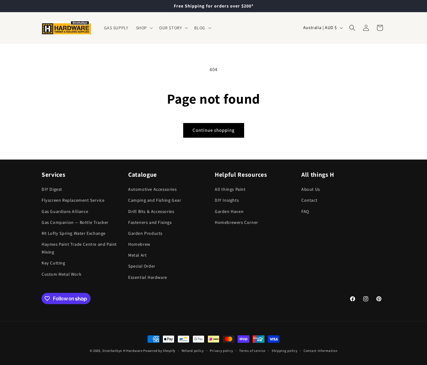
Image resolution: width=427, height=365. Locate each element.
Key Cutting (53, 263)
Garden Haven (229, 211)
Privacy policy (221, 350)
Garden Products (145, 233)
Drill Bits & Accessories (151, 211)
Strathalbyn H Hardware (122, 350)
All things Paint (230, 189)
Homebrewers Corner (236, 222)
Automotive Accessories (152, 189)
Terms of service (252, 350)
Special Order (141, 266)
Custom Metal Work (61, 274)
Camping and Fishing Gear (154, 200)
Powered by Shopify (159, 350)
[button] (143, 27)
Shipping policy (285, 350)
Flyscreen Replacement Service (73, 200)
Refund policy (193, 350)
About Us (310, 189)
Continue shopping (214, 130)
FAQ (305, 211)
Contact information (320, 350)
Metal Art (137, 255)
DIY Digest (52, 189)
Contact (309, 200)
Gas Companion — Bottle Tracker (75, 222)
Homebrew (139, 244)
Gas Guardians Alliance (65, 211)
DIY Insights (227, 200)
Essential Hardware (147, 277)
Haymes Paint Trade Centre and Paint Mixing (79, 248)
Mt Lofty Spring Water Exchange (74, 233)
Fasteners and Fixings (150, 222)
